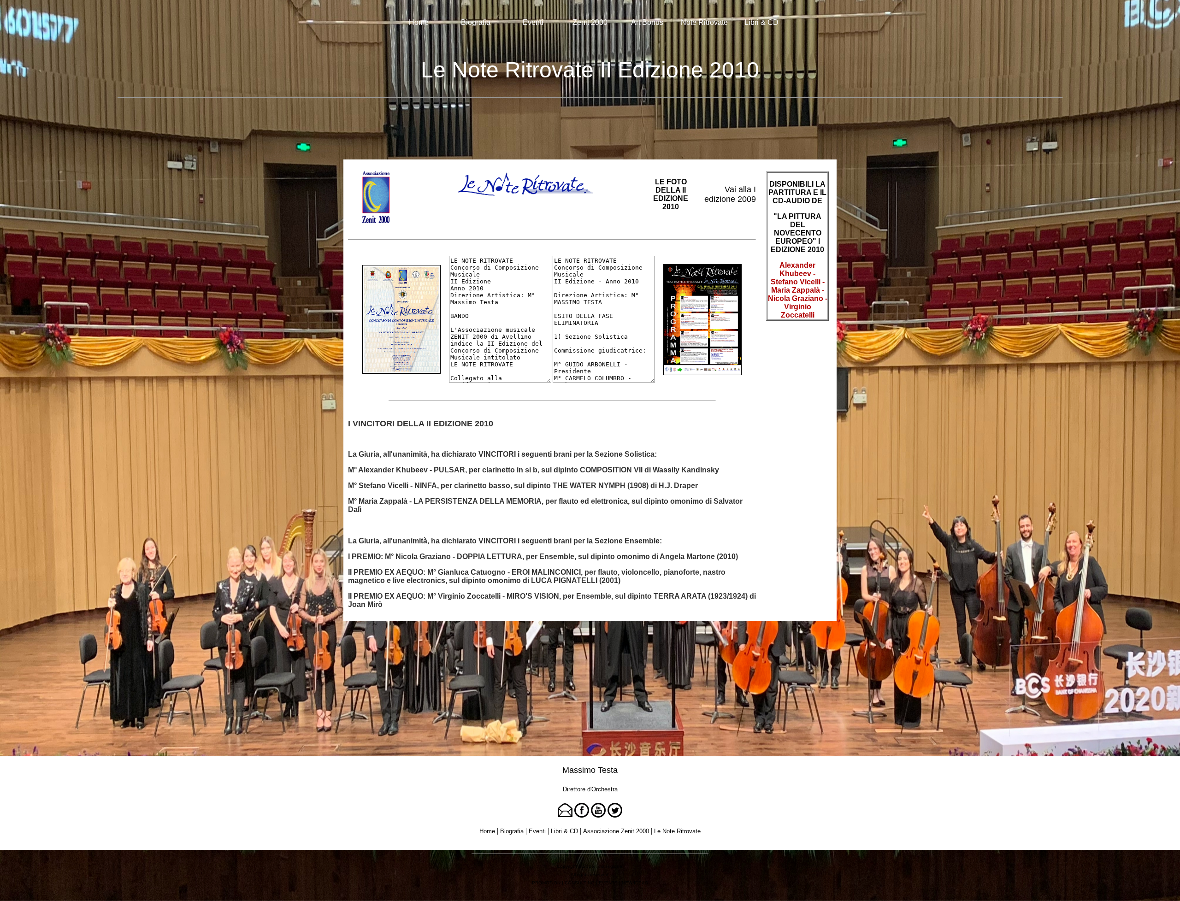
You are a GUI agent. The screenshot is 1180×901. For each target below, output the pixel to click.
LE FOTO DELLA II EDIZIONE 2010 (670, 194)
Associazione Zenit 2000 (616, 831)
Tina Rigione (609, 866)
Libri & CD (761, 22)
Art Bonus (647, 22)
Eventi (533, 22)
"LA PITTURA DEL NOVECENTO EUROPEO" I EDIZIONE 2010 (797, 232)
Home (419, 22)
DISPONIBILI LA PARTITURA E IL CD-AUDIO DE (797, 192)
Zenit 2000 (590, 22)
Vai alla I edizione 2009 (730, 194)
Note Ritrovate (704, 22)
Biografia (475, 22)
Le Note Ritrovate (677, 831)
